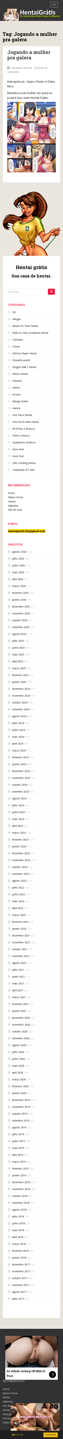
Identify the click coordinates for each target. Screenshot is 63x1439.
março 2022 (19, 915)
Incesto (16, 394)
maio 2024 (18, 736)
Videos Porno (15, 497)
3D (14, 312)
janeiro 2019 (19, 1175)
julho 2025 (18, 640)
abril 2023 (17, 825)
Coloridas (17, 339)
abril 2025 (17, 661)
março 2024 (19, 750)
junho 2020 (18, 1058)
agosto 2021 (19, 963)
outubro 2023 (19, 784)
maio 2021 (18, 983)
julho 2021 (18, 969)
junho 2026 (18, 565)
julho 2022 (18, 887)
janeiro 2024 (19, 764)
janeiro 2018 (19, 1257)
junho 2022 (18, 894)
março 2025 (19, 668)
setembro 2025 (20, 627)
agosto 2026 (19, 551)
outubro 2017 (19, 1278)
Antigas (16, 319)
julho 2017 (18, 1298)
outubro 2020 (19, 1031)
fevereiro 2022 (20, 921)
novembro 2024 (21, 695)
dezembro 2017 (21, 1264)
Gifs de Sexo (15, 509)
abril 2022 (17, 908)
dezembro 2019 (21, 1100)
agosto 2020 (19, 1045)
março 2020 (19, 1079)
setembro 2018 (20, 1202)
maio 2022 (18, 901)
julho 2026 (18, 558)
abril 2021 (17, 990)
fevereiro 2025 (20, 675)
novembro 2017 (21, 1271)
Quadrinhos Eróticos (24, 442)
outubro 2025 (19, 620)
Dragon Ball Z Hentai (24, 367)
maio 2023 (18, 819)
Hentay (7, 1414)
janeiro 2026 (19, 599)
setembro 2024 (20, 709)
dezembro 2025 (21, 606)
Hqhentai (13, 505)
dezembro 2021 (21, 935)
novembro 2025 (21, 613)
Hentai (16, 387)
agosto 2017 (19, 1292)
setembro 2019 (20, 1120)
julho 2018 (18, 1216)
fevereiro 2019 (20, 1168)
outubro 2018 (19, 1196)
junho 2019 (18, 1141)
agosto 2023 (19, 798)
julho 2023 (18, 805)
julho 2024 (18, 723)
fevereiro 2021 (20, 1004)
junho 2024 (18, 730)
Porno (11, 493)
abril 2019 (17, 1154)
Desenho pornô (21, 360)
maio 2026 (18, 572)
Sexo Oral (17, 456)
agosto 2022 (19, 880)
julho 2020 (18, 1052)
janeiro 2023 (19, 846)
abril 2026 (17, 579)
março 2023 (19, 832)
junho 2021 (18, 976)
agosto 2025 (19, 634)
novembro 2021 (21, 942)
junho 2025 (18, 647)
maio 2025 (18, 654)
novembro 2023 (21, 778)
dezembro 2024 (21, 688)
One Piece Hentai (22, 415)
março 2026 (19, 586)
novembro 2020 (21, 1024)
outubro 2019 (19, 1113)
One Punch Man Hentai (25, 421)
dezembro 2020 (21, 1017)
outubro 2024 (19, 702)
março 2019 (19, 1161)
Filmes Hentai (20, 374)
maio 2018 (18, 1230)
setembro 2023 (20, 791)
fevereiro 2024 (20, 757)
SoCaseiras (9, 1418)
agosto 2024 (19, 716)
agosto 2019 (19, 1127)
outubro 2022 (19, 867)
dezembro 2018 (21, 1182)
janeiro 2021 (19, 1011)
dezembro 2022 (21, 853)
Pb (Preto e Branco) (23, 428)
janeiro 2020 (19, 1093)
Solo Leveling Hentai (24, 463)
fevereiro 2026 (20, 592)
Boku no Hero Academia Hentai (30, 332)
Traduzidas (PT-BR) (23, 469)
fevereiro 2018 (20, 1250)
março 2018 (19, 1244)
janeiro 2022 (19, 928)
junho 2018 (18, 1223)
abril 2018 (17, 1237)
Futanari (17, 380)
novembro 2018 (21, 1189)
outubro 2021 (19, 949)
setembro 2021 (20, 956)
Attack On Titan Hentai (25, 326)
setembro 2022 (20, 873)
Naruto (16, 408)
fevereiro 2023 (20, 839)
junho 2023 (18, 812)
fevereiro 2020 (20, 1086)
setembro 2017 (20, 1285)
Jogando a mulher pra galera (28, 55)
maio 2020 (18, 1065)
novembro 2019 (21, 1106)
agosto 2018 (19, 1209)
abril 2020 (17, 1072)
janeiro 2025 (19, 682)
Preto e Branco (21, 435)
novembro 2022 (21, 860)
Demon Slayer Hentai (24, 353)
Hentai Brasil (10, 1410)
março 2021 (19, 997)
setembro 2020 (20, 1038)
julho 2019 (18, 1134)
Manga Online (20, 401)
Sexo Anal (18, 449)
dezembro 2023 (21, 771)
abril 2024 (17, 743)
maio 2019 (18, 1148)
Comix (16, 346)
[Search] (51, 292)
